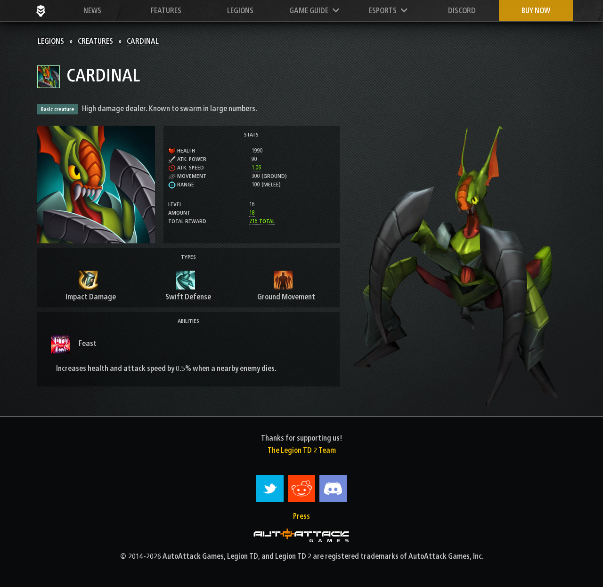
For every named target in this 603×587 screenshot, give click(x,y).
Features (166, 10)
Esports (385, 10)
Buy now (536, 10)
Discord (462, 10)
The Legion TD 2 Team (302, 450)
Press (301, 516)
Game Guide (311, 10)
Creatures (95, 41)
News (92, 10)
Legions (240, 10)
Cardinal (143, 41)
